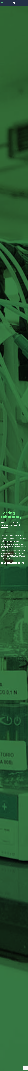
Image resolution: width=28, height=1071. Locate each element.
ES (24, 2)
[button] (2, 3)
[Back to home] (14, 3)
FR (22, 2)
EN (25, 2)
